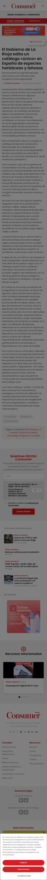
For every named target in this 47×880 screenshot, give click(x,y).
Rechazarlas (23, 869)
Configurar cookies (24, 876)
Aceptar (23, 862)
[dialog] (23, 856)
